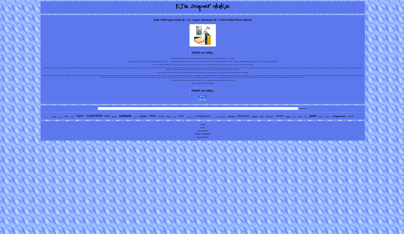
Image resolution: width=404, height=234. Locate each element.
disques (255, 116)
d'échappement (189, 117)
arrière (143, 116)
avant (279, 116)
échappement (339, 116)
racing (54, 117)
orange (287, 117)
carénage (231, 116)
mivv (66, 116)
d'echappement (221, 117)
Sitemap (202, 127)
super (80, 115)
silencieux (243, 116)
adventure (60, 117)
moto (300, 116)
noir (107, 116)
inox (213, 117)
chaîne (306, 117)
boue (262, 117)
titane (169, 117)
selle (294, 116)
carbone (125, 116)
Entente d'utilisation (203, 137)
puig (72, 117)
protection (270, 116)
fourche (114, 117)
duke (153, 116)
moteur (161, 116)
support (135, 117)
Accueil (203, 124)
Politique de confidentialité (203, 134)
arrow (351, 116)
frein (181, 116)
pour (313, 116)
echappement (203, 116)
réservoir (327, 117)
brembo (321, 117)
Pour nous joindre (202, 131)
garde (175, 117)
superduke (94, 116)
